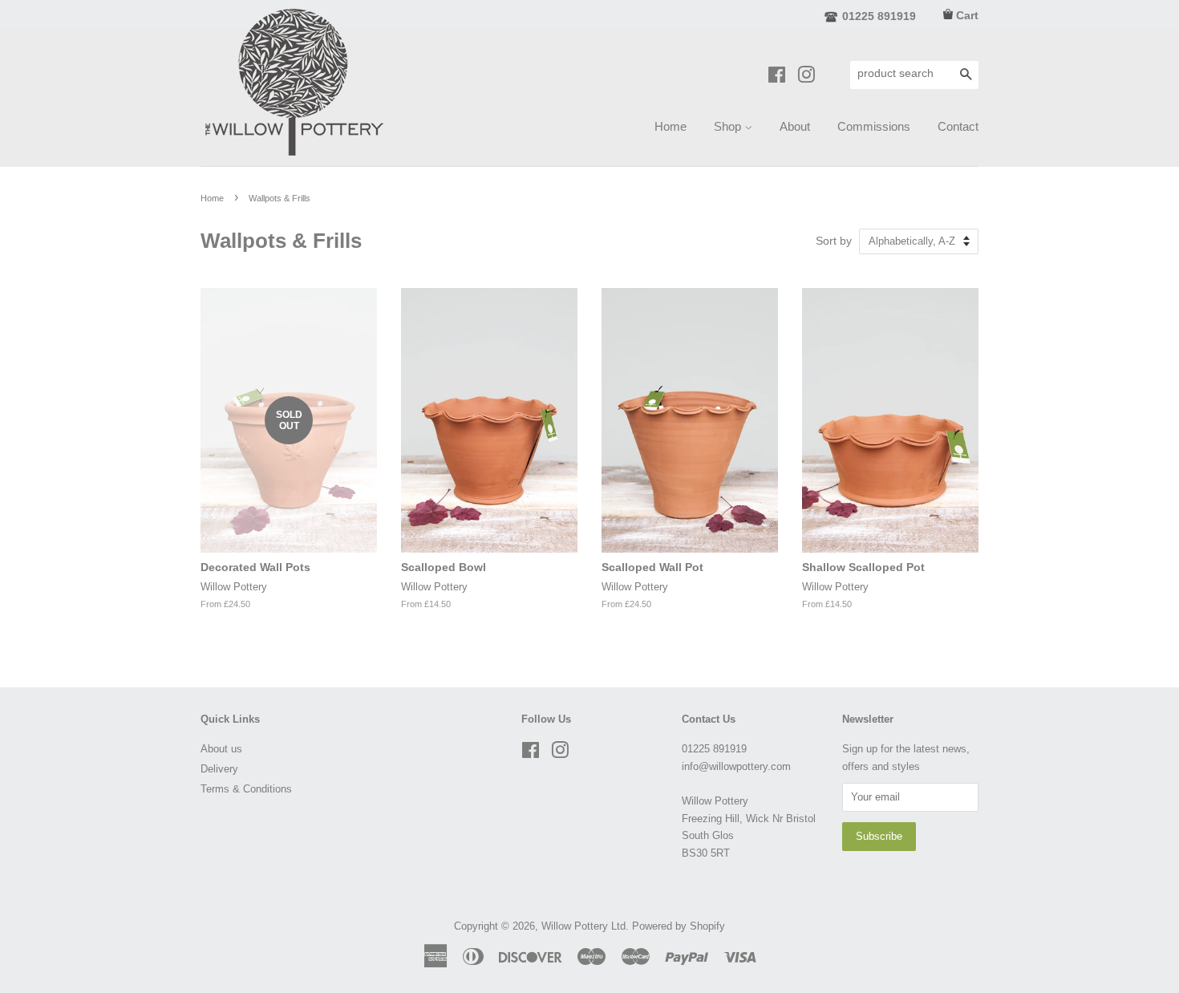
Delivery (219, 769)
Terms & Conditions (246, 789)
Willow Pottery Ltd (583, 926)
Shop (729, 126)
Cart (967, 15)
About (795, 126)
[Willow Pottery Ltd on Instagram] (806, 77)
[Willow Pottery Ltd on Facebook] (777, 77)
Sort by (834, 241)
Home (670, 126)
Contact (958, 126)
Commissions (873, 126)
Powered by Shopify (678, 926)
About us (221, 749)
